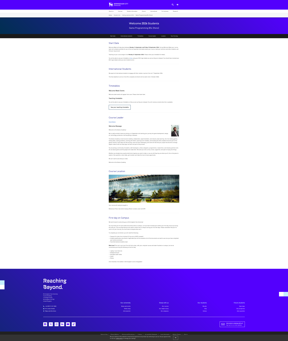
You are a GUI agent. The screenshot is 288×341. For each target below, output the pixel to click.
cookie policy (119, 338)
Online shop (127, 308)
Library (205, 311)
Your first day (174, 36)
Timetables (140, 36)
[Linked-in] (62, 324)
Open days (242, 306)
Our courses (165, 306)
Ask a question (241, 311)
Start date (112, 36)
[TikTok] (74, 324)
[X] (51, 324)
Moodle (205, 306)
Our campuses (165, 311)
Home (110, 15)
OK (175, 337)
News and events (125, 306)
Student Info (117, 15)
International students (126, 36)
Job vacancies (126, 311)
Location (163, 36)
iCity (131, 58)
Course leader (152, 36)
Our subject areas (164, 308)
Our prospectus (240, 308)
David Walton (112, 122)
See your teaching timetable (120, 107)
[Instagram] (56, 324)
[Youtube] (68, 324)
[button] (111, 11)
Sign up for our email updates (234, 324)
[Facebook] (45, 324)
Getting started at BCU (128, 15)
